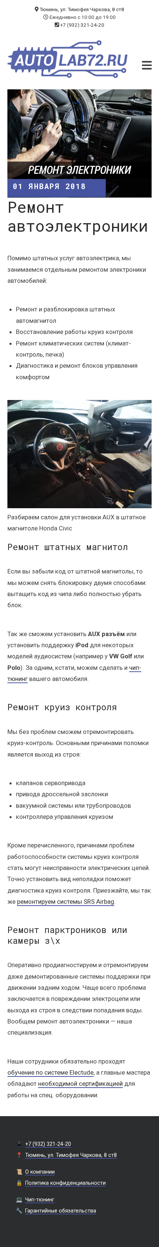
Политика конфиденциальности (65, 1183)
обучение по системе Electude (50, 1072)
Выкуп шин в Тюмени (79, 1243)
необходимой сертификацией (80, 1083)
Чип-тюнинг (39, 1200)
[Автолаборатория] (67, 59)
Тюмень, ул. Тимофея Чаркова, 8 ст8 (82, 9)
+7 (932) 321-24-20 (82, 25)
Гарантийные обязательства (60, 1211)
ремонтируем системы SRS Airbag (65, 901)
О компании (40, 1172)
